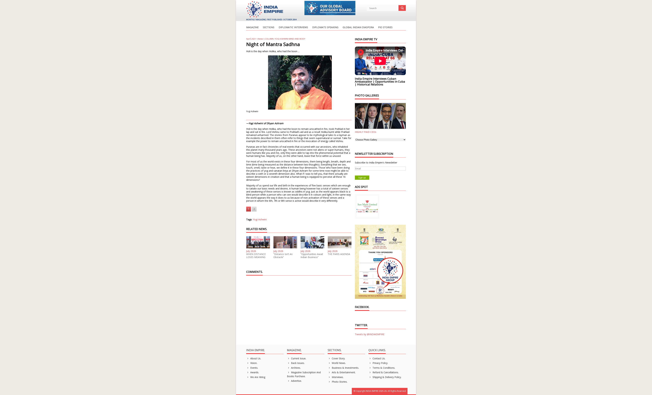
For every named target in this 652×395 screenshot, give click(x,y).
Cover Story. (338, 358)
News (260, 38)
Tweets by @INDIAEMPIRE (369, 334)
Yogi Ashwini (260, 219)
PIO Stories (385, 27)
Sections (268, 27)
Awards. (254, 372)
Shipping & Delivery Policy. (386, 377)
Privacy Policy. (380, 363)
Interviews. (337, 377)
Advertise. (296, 380)
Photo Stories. (339, 381)
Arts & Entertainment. (343, 372)
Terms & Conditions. (383, 367)
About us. (255, 358)
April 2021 (251, 38)
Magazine (252, 27)
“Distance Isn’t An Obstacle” (283, 256)
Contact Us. (378, 358)
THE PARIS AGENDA (339, 254)
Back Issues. (297, 363)
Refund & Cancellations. (385, 372)
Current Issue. (298, 358)
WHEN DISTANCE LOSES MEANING (256, 256)
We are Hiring (257, 377)
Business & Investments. (345, 367)
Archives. (295, 367)
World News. (338, 363)
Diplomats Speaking (325, 27)
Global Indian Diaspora (358, 27)
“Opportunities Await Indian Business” (312, 256)
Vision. (253, 363)
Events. (254, 367)
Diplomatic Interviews (293, 27)
